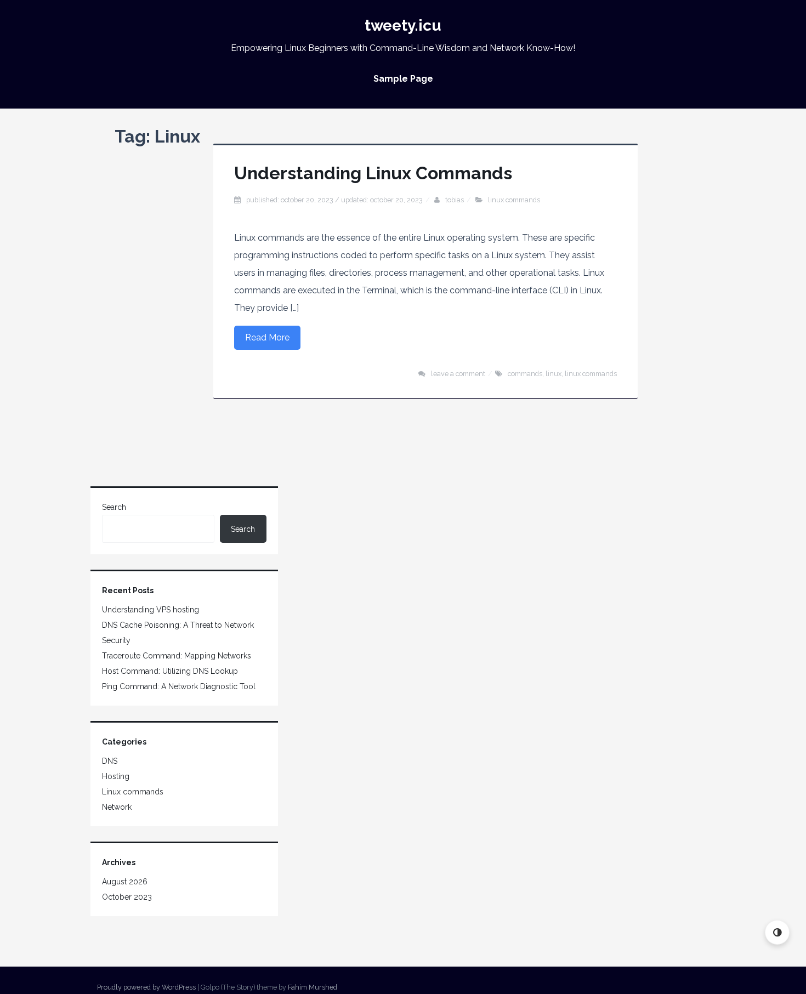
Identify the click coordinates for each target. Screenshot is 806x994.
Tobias (454, 200)
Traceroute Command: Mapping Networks (176, 655)
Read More (267, 337)
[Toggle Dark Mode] (777, 932)
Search (114, 507)
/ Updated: (334, 200)
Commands (525, 374)
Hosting (115, 776)
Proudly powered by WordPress (146, 987)
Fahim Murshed (312, 987)
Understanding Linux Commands (373, 173)
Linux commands (514, 200)
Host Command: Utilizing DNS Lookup (170, 671)
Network (117, 807)
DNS (109, 761)
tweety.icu (403, 25)
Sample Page (403, 78)
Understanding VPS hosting (150, 609)
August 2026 (124, 881)
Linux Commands (591, 374)
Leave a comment (458, 374)
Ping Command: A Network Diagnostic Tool (179, 686)
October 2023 (127, 897)
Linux (553, 374)
